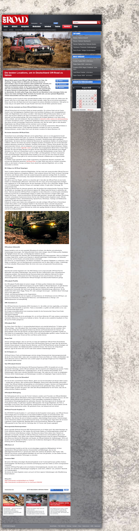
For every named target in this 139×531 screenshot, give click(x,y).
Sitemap (69, 526)
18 (83, 101)
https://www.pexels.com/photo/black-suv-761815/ (19, 480)
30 (77, 107)
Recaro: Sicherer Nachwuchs (82, 41)
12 (86, 98)
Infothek (48, 26)
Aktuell (14, 26)
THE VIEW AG (61, 526)
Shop (76, 26)
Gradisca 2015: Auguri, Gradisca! (83, 67)
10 (80, 98)
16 (77, 101)
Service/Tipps (18, 30)
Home (6, 26)
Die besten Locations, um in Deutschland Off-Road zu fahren (40, 30)
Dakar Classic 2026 (79, 75)
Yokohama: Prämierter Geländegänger (84, 47)
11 (83, 98)
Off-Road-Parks (31, 161)
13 (89, 98)
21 (92, 101)
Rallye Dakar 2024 (78, 64)
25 (83, 104)
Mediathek (37, 26)
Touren (57, 26)
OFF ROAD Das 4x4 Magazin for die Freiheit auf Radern (15, 20)
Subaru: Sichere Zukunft (80, 38)
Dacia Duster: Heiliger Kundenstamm (84, 50)
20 (89, 101)
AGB (92, 526)
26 (86, 104)
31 (80, 107)
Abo (41, 23)
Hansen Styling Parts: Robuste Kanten (84, 44)
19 (86, 101)
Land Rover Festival (79, 72)
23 (77, 104)
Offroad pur (90, 110)
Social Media (53, 526)
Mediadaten (34, 23)
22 (95, 101)
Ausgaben (25, 26)
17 (80, 101)
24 (80, 104)
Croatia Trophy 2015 (79, 61)
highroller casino (26, 148)
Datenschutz (86, 526)
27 (89, 104)
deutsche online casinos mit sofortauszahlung (54, 119)
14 (92, 98)
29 (95, 104)
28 (92, 104)
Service (67, 26)
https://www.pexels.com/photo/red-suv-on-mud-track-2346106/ (23, 482)
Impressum (97, 526)
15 (95, 98)
